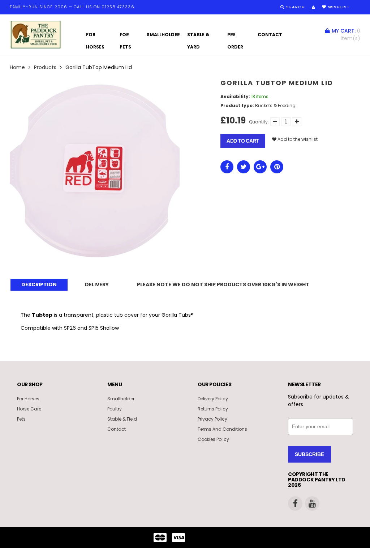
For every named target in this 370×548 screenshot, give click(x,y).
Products (45, 67)
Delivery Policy (213, 399)
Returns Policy (213, 409)
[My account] (313, 7)
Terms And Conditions (222, 429)
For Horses (95, 36)
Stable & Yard (198, 36)
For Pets (125, 36)
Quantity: (259, 122)
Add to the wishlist (297, 139)
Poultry (114, 409)
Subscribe (309, 454)
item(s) (346, 34)
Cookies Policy (213, 439)
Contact (270, 34)
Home (17, 67)
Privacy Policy (212, 419)
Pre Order (235, 36)
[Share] (226, 166)
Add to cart (243, 141)
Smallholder (163, 34)
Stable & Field (122, 419)
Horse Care (29, 409)
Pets (21, 419)
